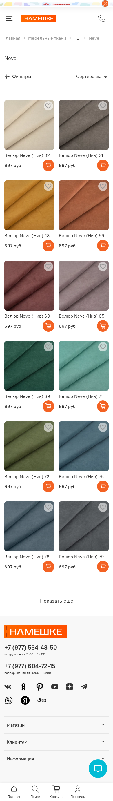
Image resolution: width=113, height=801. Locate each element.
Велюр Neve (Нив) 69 (27, 396)
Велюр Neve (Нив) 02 (27, 155)
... (77, 38)
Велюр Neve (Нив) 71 (81, 396)
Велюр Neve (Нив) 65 (81, 316)
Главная (12, 38)
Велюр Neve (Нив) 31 (81, 155)
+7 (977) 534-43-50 (30, 647)
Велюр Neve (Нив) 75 (81, 476)
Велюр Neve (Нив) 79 (81, 556)
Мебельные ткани (47, 38)
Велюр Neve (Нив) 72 (26, 476)
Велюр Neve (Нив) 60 (27, 316)
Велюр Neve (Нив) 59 (81, 235)
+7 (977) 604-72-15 (29, 666)
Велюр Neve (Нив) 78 (26, 556)
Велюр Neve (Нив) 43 (27, 235)
